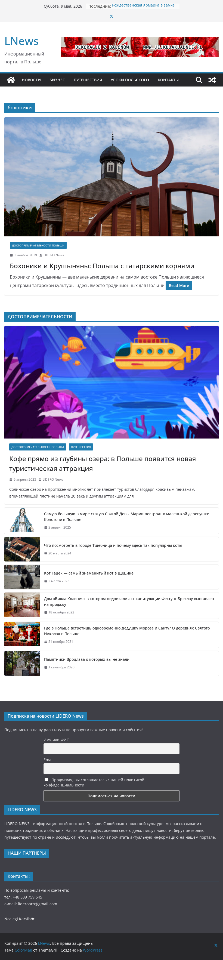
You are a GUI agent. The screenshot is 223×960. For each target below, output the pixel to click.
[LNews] (10, 80)
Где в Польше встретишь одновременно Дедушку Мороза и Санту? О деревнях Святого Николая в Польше (127, 630)
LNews (21, 40)
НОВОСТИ (31, 79)
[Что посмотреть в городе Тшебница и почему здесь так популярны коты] (22, 549)
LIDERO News (54, 255)
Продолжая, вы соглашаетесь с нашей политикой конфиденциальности (94, 782)
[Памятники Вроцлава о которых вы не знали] (22, 663)
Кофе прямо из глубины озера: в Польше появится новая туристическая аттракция (102, 463)
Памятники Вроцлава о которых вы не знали (86, 659)
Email (49, 759)
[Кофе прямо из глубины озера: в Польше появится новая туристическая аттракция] (111, 382)
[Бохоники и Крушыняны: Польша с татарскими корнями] (111, 176)
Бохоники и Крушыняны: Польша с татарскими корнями (102, 265)
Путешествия (81, 447)
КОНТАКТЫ (168, 79)
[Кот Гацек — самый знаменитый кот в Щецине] (22, 577)
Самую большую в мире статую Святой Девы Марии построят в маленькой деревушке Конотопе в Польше (126, 516)
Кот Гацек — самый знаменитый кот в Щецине (89, 573)
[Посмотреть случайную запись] (212, 80)
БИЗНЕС (57, 79)
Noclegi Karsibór (19, 918)
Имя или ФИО (57, 739)
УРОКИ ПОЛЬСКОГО (130, 79)
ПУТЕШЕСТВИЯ (88, 79)
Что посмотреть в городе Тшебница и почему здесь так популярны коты (113, 545)
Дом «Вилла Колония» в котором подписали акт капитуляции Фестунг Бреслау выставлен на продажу (129, 601)
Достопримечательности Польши (38, 245)
